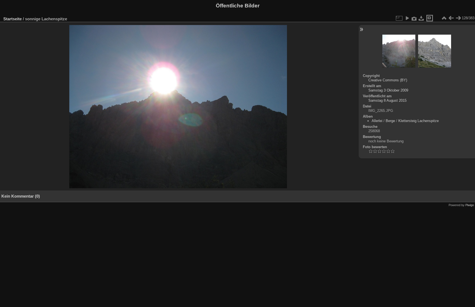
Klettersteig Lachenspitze (418, 121)
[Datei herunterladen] (421, 18)
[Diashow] (407, 18)
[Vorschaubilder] (444, 18)
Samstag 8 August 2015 (387, 100)
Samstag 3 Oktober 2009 (388, 90)
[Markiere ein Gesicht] (429, 18)
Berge (390, 121)
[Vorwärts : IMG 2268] (458, 18)
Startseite (12, 18)
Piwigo (469, 205)
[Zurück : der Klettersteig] (451, 18)
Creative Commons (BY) (387, 80)
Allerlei (377, 121)
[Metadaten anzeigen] (414, 18)
